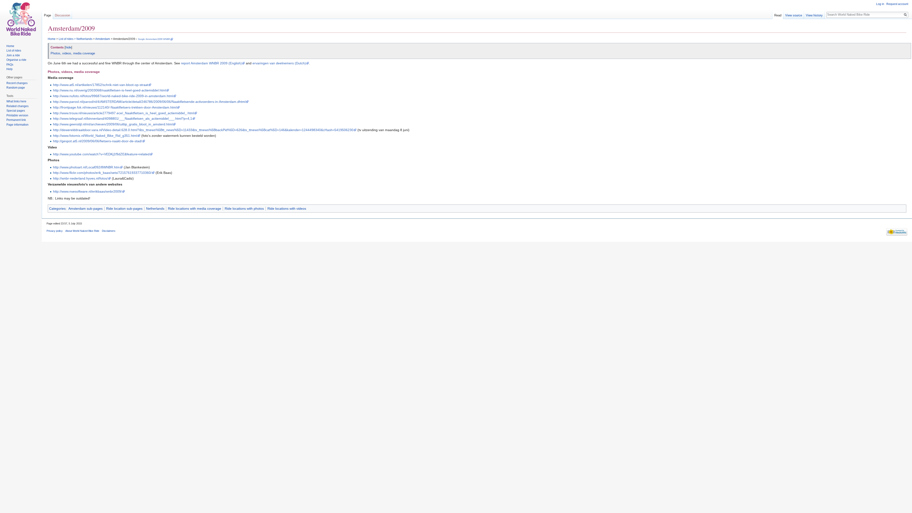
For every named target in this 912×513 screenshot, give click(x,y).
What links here (16, 101)
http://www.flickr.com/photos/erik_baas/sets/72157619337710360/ (102, 173)
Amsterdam (102, 39)
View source (793, 15)
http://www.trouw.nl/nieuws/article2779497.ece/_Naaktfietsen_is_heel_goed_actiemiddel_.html (123, 113)
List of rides (66, 39)
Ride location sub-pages (124, 208)
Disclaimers (108, 230)
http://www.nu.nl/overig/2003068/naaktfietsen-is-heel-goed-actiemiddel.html (109, 90)
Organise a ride (16, 60)
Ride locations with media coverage (194, 208)
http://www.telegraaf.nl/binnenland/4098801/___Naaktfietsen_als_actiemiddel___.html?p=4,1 (122, 118)
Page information (17, 124)
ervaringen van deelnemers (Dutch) (279, 63)
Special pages (15, 110)
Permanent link (16, 120)
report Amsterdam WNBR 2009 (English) (211, 63)
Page (47, 15)
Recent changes (17, 83)
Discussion (62, 15)
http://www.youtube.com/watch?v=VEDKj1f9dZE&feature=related (101, 154)
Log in (880, 4)
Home (52, 39)
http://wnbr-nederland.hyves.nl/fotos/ (80, 178)
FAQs (9, 64)
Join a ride (13, 55)
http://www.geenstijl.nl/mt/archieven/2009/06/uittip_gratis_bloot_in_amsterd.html (113, 124)
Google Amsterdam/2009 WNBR (154, 39)
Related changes (17, 106)
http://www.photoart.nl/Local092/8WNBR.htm (86, 167)
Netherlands (84, 39)
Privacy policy (55, 230)
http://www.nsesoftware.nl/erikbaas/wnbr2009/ (87, 191)
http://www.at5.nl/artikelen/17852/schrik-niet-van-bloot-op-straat (100, 85)
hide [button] (68, 47)
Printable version (17, 115)
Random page (15, 87)
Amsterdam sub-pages (85, 208)
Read (777, 15)
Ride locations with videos (286, 208)
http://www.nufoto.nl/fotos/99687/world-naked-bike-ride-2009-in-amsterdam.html (113, 96)
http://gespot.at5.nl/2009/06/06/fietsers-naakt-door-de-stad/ (97, 141)
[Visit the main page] (21, 19)
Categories (57, 208)
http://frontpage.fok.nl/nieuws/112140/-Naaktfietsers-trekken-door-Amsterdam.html (115, 107)
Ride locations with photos (244, 208)
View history (814, 15)
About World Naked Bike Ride (82, 230)
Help (9, 69)
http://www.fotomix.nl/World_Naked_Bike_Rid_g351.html (95, 136)
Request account (897, 4)
